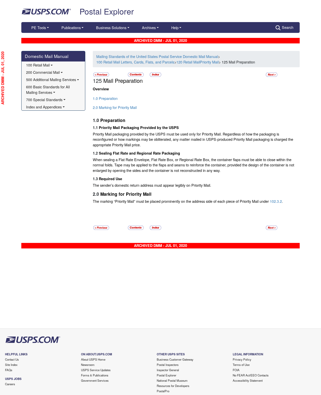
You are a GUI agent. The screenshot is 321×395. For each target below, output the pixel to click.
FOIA (236, 370)
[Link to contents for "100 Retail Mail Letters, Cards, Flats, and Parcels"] (136, 74)
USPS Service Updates (96, 370)
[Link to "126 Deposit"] (271, 74)
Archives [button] (149, 27)
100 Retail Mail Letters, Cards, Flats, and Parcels (135, 61)
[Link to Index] (155, 74)
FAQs (8, 370)
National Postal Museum (172, 380)
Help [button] (175, 27)
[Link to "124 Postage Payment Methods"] (101, 74)
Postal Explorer (106, 11)
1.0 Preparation (105, 98)
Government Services (95, 380)
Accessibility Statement (248, 380)
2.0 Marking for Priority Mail (115, 107)
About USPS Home (93, 359)
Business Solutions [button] (111, 27)
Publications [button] (71, 27)
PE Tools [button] (38, 27)
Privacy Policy (242, 359)
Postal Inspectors (168, 365)
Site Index (11, 365)
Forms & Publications (94, 375)
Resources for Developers (173, 386)
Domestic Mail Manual (46, 56)
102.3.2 (276, 201)
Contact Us (12, 359)
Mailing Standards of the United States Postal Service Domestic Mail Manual (157, 56)
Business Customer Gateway (175, 359)
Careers (10, 384)
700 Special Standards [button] (44, 99)
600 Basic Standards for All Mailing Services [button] (48, 89)
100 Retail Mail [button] (38, 65)
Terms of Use (241, 365)
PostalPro (163, 391)
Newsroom (88, 365)
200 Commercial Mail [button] (43, 72)
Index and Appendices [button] (44, 106)
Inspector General (168, 370)
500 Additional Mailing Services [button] (51, 79)
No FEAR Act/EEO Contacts (251, 375)
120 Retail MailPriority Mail (197, 61)
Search (287, 27)
